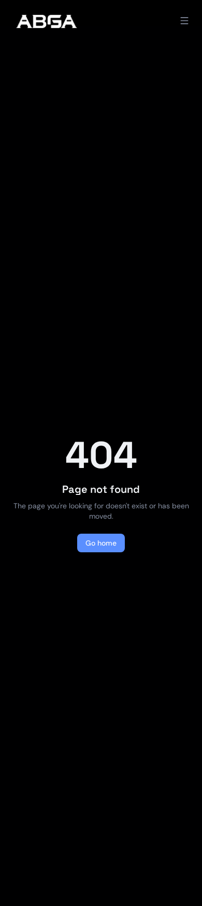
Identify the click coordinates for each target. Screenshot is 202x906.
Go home (101, 543)
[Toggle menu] (184, 20)
